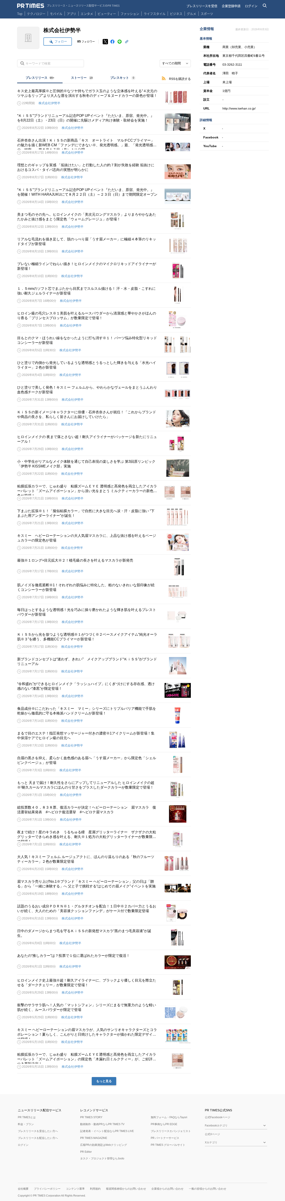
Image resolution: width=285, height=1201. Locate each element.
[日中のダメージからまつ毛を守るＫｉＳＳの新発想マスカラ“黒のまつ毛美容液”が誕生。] (104, 937)
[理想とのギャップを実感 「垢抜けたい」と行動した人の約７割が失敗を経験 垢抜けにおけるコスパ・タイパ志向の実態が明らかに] (104, 171)
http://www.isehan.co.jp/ (239, 108)
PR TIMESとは (27, 1117)
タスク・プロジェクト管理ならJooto (102, 1158)
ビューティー (107, 13)
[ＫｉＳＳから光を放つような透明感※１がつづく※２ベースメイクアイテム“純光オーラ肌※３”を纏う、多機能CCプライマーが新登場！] (104, 641)
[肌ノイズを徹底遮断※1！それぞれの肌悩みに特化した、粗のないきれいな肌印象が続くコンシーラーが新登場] (104, 591)
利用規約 (95, 1188)
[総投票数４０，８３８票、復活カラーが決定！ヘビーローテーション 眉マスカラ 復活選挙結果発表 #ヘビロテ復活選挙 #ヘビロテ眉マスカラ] (104, 814)
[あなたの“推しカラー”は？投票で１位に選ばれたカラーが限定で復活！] (104, 962)
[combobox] (175, 63)
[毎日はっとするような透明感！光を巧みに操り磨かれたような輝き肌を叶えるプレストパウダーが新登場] (104, 616)
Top (19, 13)
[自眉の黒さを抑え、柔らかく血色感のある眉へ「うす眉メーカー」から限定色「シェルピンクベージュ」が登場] (104, 764)
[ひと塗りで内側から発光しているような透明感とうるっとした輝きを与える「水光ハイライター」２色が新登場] (104, 369)
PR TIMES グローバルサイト (168, 1144)
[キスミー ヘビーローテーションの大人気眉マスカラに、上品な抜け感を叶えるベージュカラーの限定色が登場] (104, 542)
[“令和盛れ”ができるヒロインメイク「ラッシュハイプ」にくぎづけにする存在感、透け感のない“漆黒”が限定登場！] (104, 690)
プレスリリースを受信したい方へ (38, 1131)
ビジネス (176, 13)
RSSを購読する (180, 79)
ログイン (251, 6)
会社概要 (23, 1188)
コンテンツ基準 (75, 1188)
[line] (119, 41)
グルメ (191, 13)
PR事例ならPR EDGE (164, 1124)
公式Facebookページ (217, 1117)
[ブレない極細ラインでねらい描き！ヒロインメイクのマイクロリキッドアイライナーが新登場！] (104, 270)
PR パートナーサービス (165, 1138)
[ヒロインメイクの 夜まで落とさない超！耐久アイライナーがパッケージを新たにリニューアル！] (104, 443)
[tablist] (80, 78)
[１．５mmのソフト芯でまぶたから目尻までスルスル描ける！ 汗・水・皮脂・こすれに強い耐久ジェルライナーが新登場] (104, 295)
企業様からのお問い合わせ (167, 1188)
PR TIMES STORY (91, 1117)
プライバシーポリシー (47, 1188)
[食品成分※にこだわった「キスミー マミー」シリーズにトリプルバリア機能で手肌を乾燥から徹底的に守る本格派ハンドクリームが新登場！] (104, 715)
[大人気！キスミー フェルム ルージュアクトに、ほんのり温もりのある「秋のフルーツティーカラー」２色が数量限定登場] (104, 863)
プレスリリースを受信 (201, 6)
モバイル (56, 13)
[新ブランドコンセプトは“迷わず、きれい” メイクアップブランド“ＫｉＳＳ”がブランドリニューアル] (104, 665)
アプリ (71, 13)
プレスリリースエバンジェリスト (171, 1131)
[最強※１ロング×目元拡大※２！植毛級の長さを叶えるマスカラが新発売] (104, 567)
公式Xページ (212, 1134)
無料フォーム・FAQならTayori (169, 1117)
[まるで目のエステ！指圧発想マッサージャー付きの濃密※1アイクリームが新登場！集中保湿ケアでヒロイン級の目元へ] (104, 740)
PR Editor (86, 1151)
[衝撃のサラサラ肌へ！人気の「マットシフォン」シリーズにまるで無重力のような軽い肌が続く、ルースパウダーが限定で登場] (104, 1011)
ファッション (129, 13)
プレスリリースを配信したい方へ (38, 1138)
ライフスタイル (154, 13)
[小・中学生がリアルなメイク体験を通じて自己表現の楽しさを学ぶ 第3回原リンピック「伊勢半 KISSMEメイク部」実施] (104, 468)
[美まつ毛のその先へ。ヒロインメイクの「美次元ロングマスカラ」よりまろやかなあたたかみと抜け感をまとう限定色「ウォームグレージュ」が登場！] (104, 221)
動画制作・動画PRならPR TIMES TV (102, 1124)
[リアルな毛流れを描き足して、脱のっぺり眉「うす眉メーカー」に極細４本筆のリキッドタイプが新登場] (104, 245)
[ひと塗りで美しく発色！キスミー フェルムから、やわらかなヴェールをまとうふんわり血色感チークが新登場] (104, 394)
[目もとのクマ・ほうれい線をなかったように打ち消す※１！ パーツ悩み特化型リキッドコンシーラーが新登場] (104, 344)
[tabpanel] (104, 584)
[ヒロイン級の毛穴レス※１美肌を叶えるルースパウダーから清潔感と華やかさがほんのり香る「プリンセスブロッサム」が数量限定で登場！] (104, 320)
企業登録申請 (231, 6)
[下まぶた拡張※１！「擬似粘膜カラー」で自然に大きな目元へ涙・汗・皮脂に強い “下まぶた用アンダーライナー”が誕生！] (104, 517)
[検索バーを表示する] (265, 6)
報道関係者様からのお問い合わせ (126, 1188)
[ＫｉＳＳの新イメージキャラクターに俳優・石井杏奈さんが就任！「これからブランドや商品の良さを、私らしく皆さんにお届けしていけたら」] (104, 418)
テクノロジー (36, 13)
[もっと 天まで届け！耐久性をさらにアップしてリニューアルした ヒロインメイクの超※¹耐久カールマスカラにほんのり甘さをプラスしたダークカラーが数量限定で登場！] (104, 789)
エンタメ (87, 13)
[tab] (40, 78)
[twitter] (105, 41)
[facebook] (112, 41)
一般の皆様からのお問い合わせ (207, 1188)
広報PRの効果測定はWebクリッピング (103, 1144)
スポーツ (207, 13)
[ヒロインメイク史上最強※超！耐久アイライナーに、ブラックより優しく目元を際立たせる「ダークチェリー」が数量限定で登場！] (104, 987)
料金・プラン (26, 1124)
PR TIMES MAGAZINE (93, 1138)
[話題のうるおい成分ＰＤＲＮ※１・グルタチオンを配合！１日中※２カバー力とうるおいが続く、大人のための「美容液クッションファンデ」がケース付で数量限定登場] (104, 913)
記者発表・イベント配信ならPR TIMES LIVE (107, 1131)
